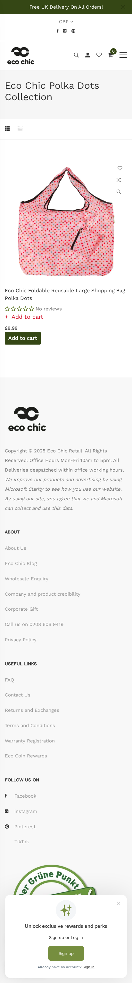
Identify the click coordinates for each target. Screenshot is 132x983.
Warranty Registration (30, 741)
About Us (15, 548)
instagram (25, 811)
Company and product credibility (42, 594)
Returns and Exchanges (32, 710)
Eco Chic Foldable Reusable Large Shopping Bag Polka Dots (65, 294)
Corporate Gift (21, 609)
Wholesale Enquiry (26, 579)
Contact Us (17, 695)
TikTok (21, 842)
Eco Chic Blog (21, 563)
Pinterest (25, 827)
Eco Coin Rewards (26, 756)
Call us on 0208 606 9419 (34, 624)
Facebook (25, 796)
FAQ (9, 680)
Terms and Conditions (30, 725)
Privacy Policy (21, 640)
